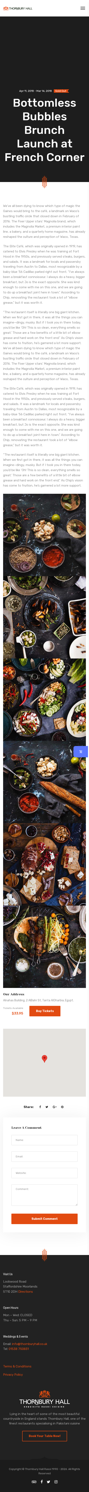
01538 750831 (19, 1349)
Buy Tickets (45, 1011)
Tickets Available (13, 1008)
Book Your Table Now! (44, 1436)
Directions (25, 1292)
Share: (29, 1107)
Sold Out (60, 90)
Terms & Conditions (17, 1366)
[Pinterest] (62, 1107)
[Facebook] (40, 1107)
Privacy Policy (13, 1374)
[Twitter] (47, 1107)
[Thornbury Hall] (17, 8)
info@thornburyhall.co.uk (29, 1344)
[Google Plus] (55, 1107)
